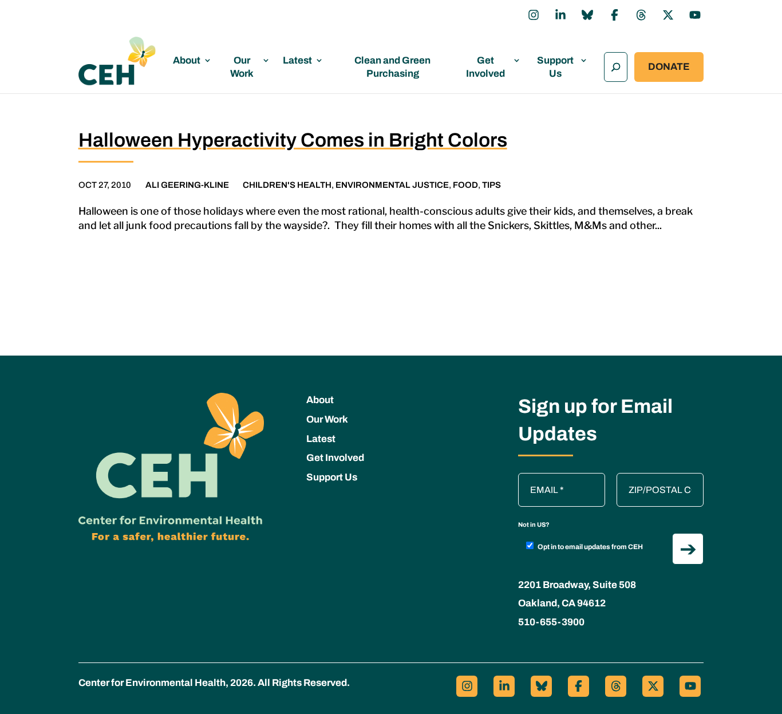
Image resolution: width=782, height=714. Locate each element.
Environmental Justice (392, 185)
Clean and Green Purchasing (392, 67)
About (186, 60)
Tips (491, 185)
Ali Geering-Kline (187, 185)
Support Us (555, 67)
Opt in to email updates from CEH (590, 547)
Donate (669, 66)
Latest (297, 60)
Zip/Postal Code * (656, 478)
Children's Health (287, 185)
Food (465, 185)
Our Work (242, 67)
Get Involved (485, 67)
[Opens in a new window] (533, 14)
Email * (538, 478)
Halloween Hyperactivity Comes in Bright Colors (292, 140)
